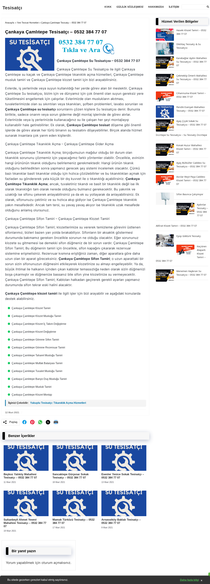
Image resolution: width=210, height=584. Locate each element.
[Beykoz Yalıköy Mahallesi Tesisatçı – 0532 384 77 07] (26, 469)
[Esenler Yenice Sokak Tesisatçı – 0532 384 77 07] (123, 469)
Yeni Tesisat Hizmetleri (28, 22)
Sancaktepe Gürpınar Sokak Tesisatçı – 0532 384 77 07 (70, 476)
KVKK (108, 6)
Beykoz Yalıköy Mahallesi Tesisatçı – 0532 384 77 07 (20, 476)
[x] (48, 422)
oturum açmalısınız (56, 563)
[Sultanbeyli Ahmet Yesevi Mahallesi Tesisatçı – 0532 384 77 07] (26, 515)
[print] (56, 422)
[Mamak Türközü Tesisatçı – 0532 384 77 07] (74, 515)
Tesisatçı (12, 7)
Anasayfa (9, 22)
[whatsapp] (40, 422)
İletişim (174, 6)
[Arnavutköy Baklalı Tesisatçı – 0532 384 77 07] (123, 515)
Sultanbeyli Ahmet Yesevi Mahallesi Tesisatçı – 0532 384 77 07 (25, 523)
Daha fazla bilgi (189, 580)
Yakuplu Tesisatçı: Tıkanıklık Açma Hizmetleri (58, 402)
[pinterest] (32, 422)
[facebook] (24, 422)
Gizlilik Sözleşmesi (129, 6)
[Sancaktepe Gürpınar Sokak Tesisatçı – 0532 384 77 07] (74, 469)
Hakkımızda (156, 6)
